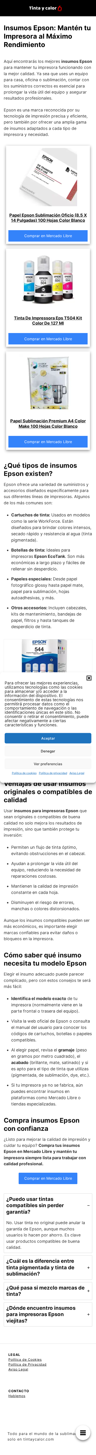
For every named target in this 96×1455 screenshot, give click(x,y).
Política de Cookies (25, 1359)
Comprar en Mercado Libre (48, 235)
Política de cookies (24, 773)
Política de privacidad (53, 773)
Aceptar (48, 738)
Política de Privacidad (27, 1364)
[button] (89, 678)
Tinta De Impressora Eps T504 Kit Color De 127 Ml (48, 321)
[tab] (48, 1223)
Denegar (48, 751)
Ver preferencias (48, 763)
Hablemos (16, 1396)
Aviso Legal (76, 773)
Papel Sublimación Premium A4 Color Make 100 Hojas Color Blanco (48, 423)
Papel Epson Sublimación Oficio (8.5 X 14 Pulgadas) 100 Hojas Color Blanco (48, 218)
